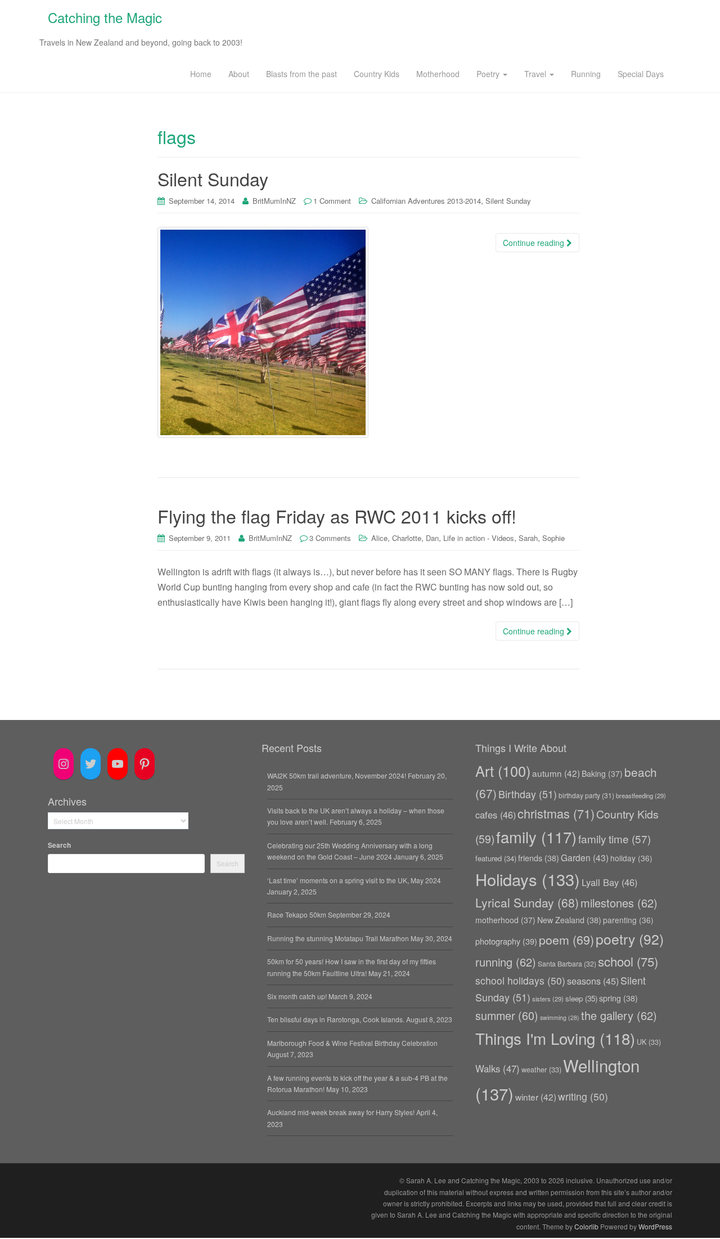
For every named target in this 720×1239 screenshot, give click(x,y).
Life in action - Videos (478, 538)
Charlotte (406, 538)
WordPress (655, 1226)
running (505, 962)
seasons (593, 980)
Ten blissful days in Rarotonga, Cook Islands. (335, 1019)
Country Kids (376, 73)
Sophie (553, 538)
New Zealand (569, 919)
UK (649, 1042)
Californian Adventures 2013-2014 (426, 200)
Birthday (527, 794)
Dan (432, 538)
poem (566, 939)
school (628, 961)
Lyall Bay (609, 882)
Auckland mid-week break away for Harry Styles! (341, 1112)
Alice (379, 538)
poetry (630, 939)
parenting (628, 919)
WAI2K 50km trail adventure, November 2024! (336, 775)
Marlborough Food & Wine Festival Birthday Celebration (352, 1043)
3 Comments (330, 538)
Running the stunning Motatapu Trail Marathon (338, 938)
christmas (556, 813)
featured (495, 858)
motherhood (505, 919)
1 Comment (332, 200)
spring (618, 998)
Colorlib (586, 1226)
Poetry (489, 73)
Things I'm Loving (555, 1038)
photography (506, 941)
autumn (556, 773)
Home (201, 73)
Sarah (528, 538)
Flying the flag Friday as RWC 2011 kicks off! (337, 516)
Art (502, 771)
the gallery (619, 1015)
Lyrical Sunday (527, 902)
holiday (631, 858)
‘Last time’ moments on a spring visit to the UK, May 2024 (354, 880)
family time (614, 838)
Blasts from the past (301, 73)
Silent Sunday (213, 178)
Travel (536, 73)
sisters (548, 998)
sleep (581, 998)
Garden (585, 857)
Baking (602, 773)
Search (59, 845)
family (536, 837)
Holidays (527, 879)
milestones (619, 902)
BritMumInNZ (274, 200)
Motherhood (438, 73)
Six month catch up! (297, 996)
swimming (559, 1017)
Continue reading (534, 242)
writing (583, 1096)
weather (541, 1069)
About (238, 73)
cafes (495, 814)
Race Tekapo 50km (296, 914)
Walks (497, 1068)
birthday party (586, 795)
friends (538, 858)
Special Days (641, 73)
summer (506, 1015)
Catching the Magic (105, 17)
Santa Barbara (567, 963)
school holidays (520, 980)
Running (586, 73)
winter (535, 1096)
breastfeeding (641, 795)
